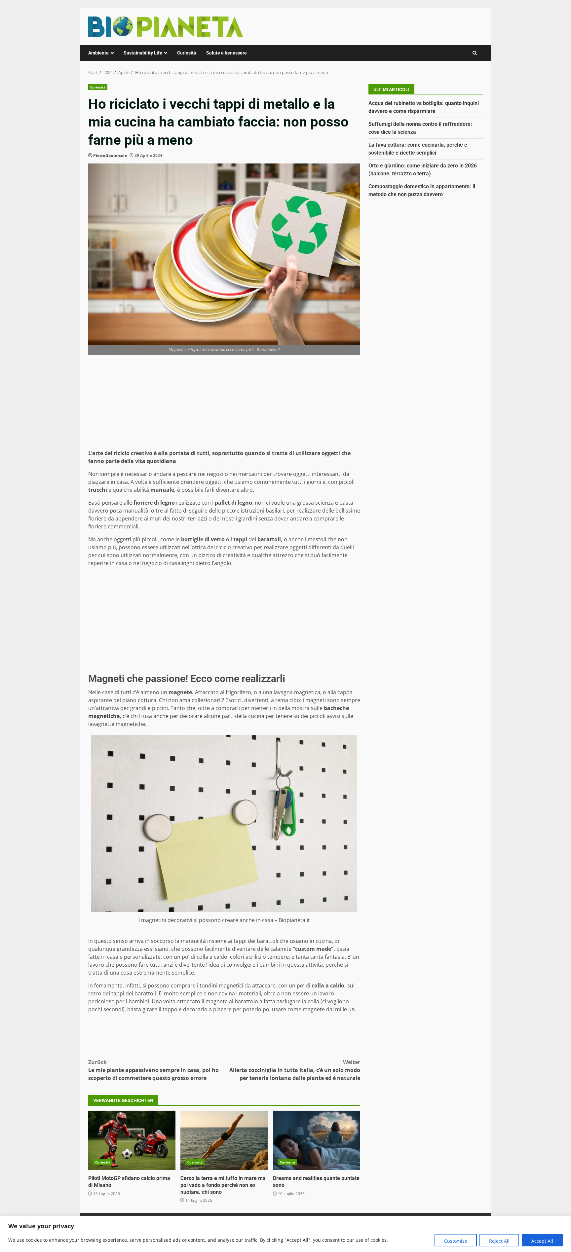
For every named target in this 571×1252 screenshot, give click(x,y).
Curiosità (186, 52)
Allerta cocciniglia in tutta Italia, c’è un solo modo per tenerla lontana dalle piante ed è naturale (294, 1070)
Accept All (542, 1241)
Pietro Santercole (110, 155)
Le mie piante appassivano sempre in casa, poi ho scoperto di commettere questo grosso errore (153, 1070)
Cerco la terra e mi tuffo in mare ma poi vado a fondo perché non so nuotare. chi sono (224, 1140)
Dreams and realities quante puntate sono (316, 1140)
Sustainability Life (143, 52)
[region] (285, 1234)
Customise (455, 1241)
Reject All (499, 1241)
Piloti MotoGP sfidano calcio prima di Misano (131, 1140)
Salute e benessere (226, 52)
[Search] (475, 53)
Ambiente (98, 52)
